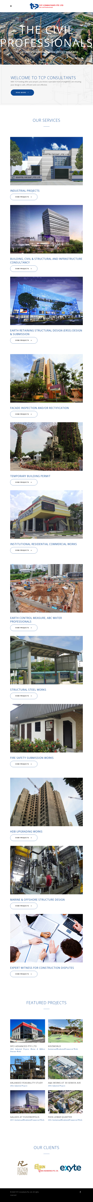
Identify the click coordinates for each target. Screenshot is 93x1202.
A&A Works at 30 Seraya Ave (64, 1082)
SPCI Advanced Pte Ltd (23, 1046)
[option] (22, 1168)
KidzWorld (54, 1046)
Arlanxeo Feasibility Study (26, 1082)
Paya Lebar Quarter (60, 1117)
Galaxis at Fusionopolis (24, 1117)
